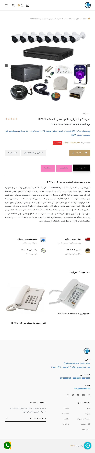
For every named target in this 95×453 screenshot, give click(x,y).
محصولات (65, 414)
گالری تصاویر (85, 424)
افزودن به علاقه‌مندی (32, 153)
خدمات (66, 408)
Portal (72, 446)
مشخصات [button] (64, 168)
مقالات (66, 419)
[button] (27, 5)
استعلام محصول (78, 153)
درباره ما (66, 424)
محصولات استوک (83, 419)
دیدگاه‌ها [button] (47, 168)
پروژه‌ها (87, 414)
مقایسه (11, 153)
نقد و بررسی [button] (81, 168)
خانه (88, 408)
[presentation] (88, 65)
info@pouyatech (80, 388)
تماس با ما (86, 429)
